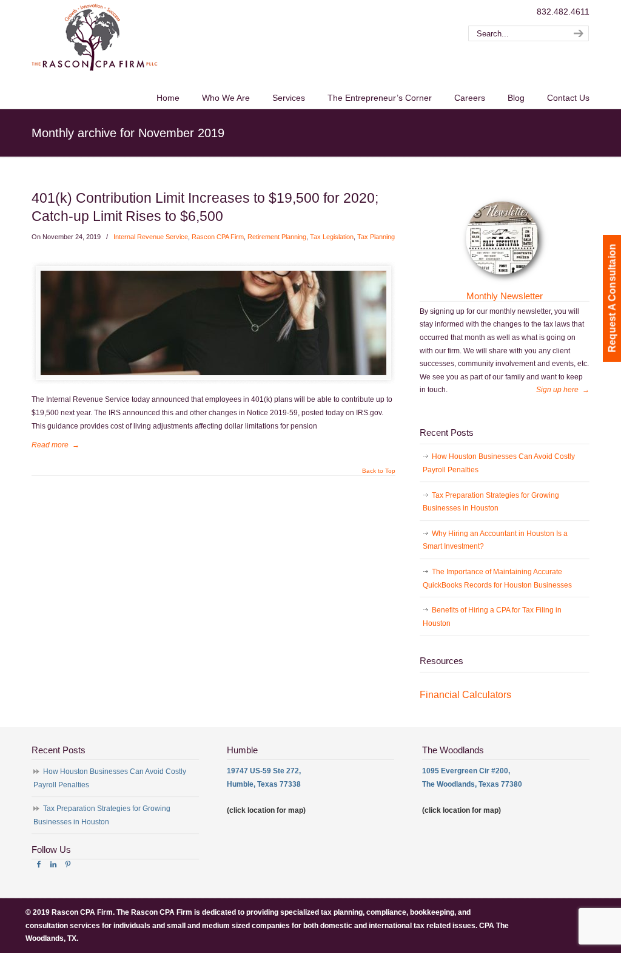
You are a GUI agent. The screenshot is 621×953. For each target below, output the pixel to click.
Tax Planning (376, 236)
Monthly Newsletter (504, 296)
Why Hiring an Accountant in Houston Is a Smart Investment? (495, 540)
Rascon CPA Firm (218, 236)
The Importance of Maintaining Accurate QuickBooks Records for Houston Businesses (497, 578)
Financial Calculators (465, 695)
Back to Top (378, 471)
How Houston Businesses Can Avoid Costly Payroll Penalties (499, 463)
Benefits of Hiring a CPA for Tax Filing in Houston (492, 617)
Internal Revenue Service (150, 236)
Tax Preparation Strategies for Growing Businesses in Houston (491, 502)
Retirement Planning (276, 236)
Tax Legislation (332, 236)
